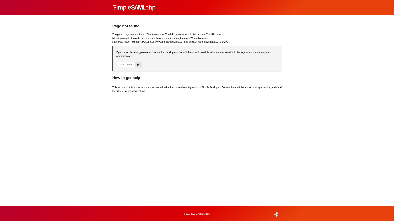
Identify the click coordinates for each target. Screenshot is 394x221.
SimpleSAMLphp (203, 214)
